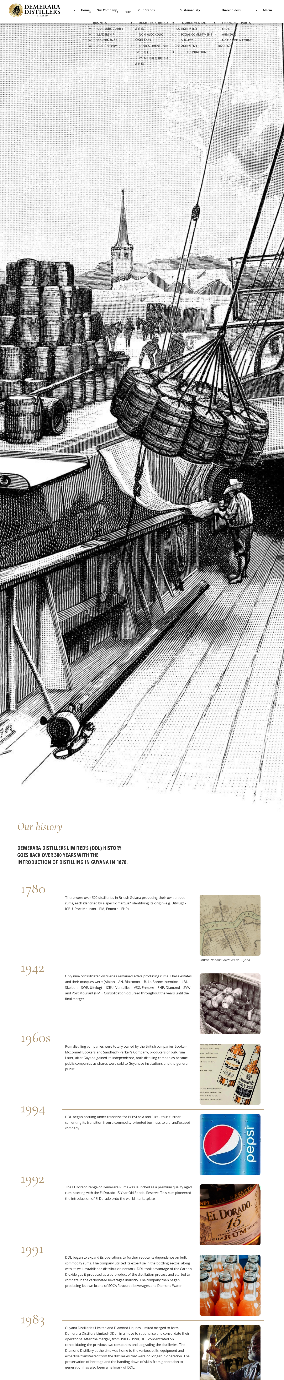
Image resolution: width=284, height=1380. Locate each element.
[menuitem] (85, 13)
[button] (273, 1357)
